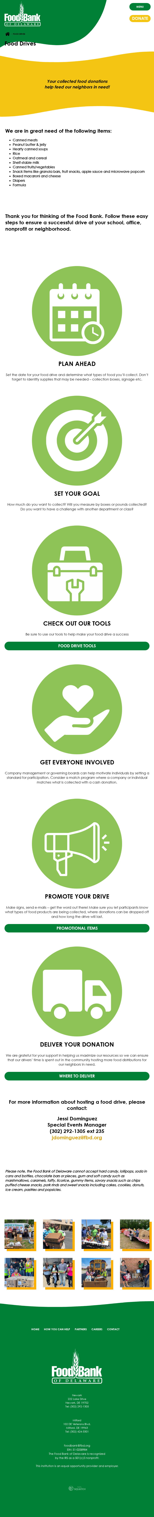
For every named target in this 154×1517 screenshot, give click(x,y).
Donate (140, 18)
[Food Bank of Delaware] (77, 1365)
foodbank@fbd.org (77, 1445)
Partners (81, 1329)
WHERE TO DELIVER (77, 1076)
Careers (96, 1329)
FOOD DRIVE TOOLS (77, 645)
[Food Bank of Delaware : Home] (23, 13)
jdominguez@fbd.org (77, 1137)
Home (35, 1329)
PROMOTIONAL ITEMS (77, 928)
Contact (113, 1329)
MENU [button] (140, 6)
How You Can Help (57, 1329)
